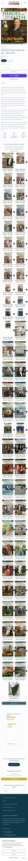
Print (4, 60)
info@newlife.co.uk (11, 834)
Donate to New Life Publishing (10, 804)
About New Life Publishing (9, 797)
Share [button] (3, 83)
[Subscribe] (23, 791)
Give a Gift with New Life (8, 807)
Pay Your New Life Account (9, 810)
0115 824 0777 (8, 831)
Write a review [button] (14, 779)
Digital (10, 60)
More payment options (14, 79)
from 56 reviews (10, 719)
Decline (13, 854)
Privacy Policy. (9, 847)
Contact (4, 800)
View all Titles (14, 764)
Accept (13, 850)
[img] (14, 717)
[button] (2, 2)
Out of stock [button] (14, 703)
